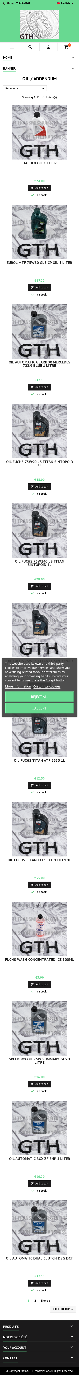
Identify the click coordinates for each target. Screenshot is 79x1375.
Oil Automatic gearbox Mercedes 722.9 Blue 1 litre (39, 364)
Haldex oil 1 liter (40, 163)
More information (18, 686)
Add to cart (39, 188)
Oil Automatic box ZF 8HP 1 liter (39, 1158)
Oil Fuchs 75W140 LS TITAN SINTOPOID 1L (39, 563)
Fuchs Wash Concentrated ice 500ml (39, 959)
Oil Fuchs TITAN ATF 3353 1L (39, 760)
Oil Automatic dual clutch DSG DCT (39, 1258)
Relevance (25, 88)
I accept (39, 708)
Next (46, 1301)
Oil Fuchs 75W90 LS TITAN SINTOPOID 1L (39, 463)
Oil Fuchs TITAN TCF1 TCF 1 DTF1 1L (39, 859)
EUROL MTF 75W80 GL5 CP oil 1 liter (39, 262)
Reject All (39, 696)
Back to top (63, 1309)
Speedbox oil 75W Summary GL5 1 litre (39, 1061)
